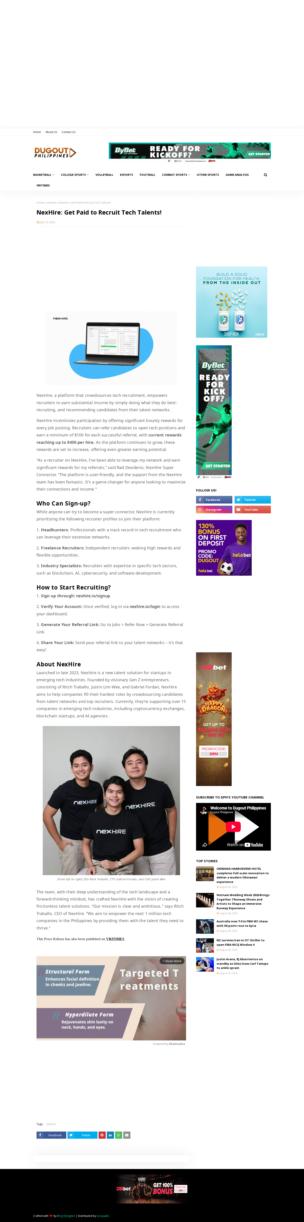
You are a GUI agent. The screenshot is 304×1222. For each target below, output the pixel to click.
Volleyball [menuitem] (104, 175)
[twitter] (253, 500)
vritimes (52, 203)
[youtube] (253, 509)
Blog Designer (66, 1216)
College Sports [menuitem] (73, 175)
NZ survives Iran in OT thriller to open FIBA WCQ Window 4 (241, 942)
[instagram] (214, 509)
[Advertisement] (111, 262)
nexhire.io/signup (93, 595)
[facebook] (214, 500)
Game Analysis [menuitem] (237, 175)
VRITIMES (115, 939)
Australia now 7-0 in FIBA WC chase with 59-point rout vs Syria (242, 923)
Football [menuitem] (147, 175)
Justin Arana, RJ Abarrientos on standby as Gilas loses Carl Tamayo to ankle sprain (242, 963)
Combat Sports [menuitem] (174, 175)
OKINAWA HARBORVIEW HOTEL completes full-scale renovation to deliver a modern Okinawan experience (243, 875)
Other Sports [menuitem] (208, 175)
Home (37, 132)
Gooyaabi (103, 1216)
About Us (51, 132)
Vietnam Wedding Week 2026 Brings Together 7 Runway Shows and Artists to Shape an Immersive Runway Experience (243, 901)
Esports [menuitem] (126, 175)
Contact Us (68, 132)
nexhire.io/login (145, 606)
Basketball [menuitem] (42, 175)
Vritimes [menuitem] (43, 185)
